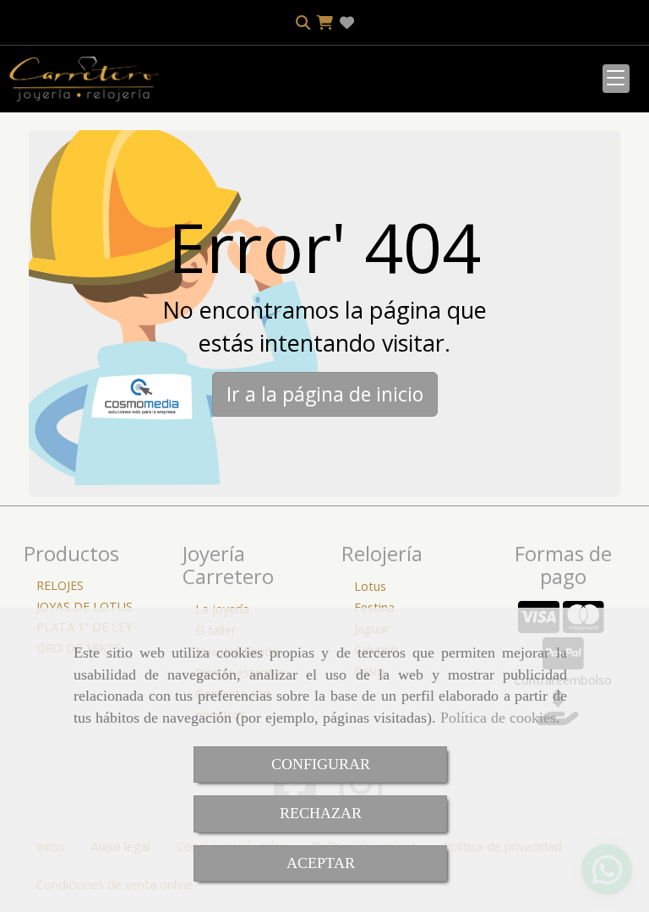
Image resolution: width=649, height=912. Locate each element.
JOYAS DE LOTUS (84, 606)
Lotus (370, 586)
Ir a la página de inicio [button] (324, 393)
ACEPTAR (320, 863)
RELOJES (60, 585)
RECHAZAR (321, 813)
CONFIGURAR (320, 764)
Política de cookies (498, 717)
